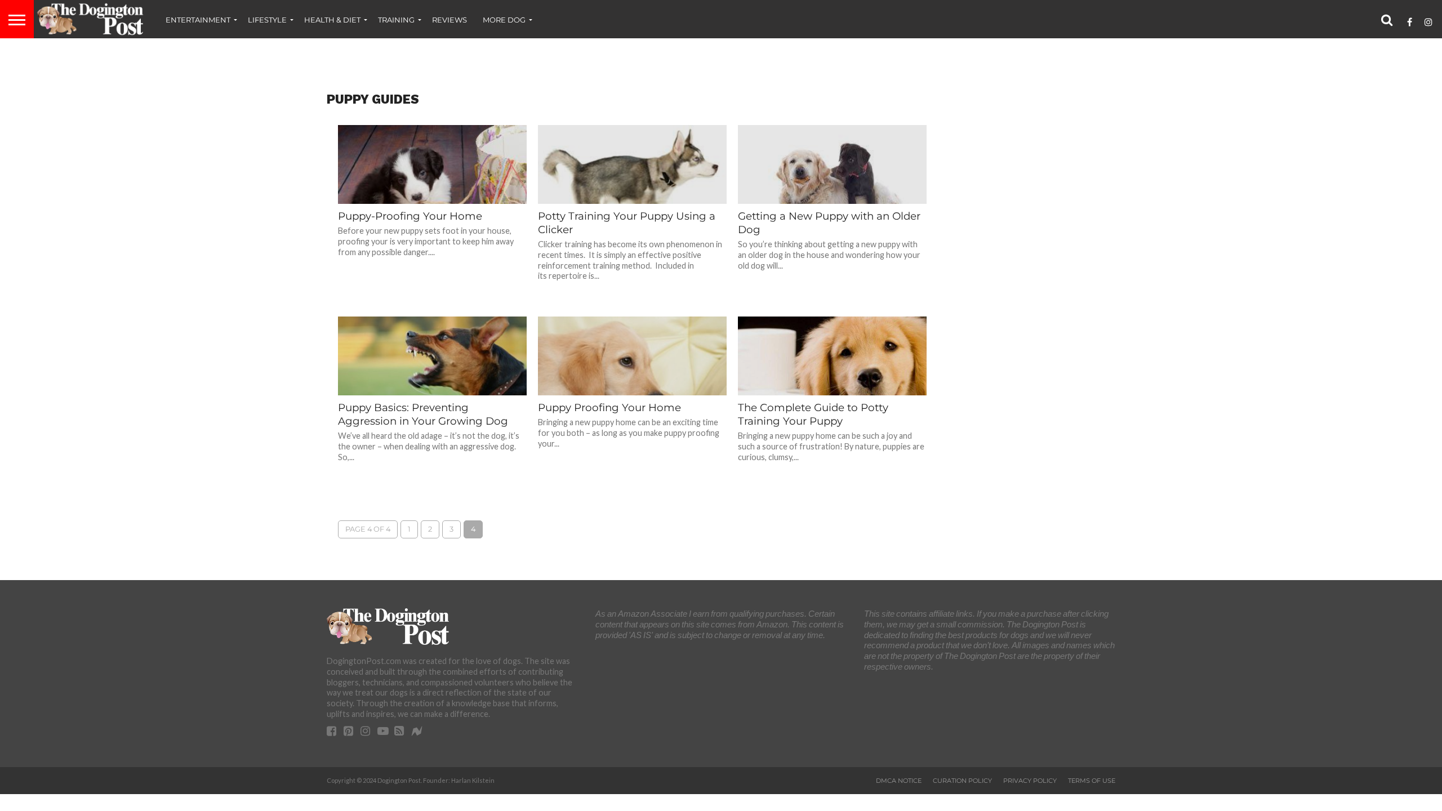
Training (396, 19)
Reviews (449, 19)
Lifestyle (267, 19)
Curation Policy (962, 781)
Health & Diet (332, 19)
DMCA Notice (899, 781)
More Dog (504, 19)
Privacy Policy (1030, 781)
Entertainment (198, 19)
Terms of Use (1091, 781)
